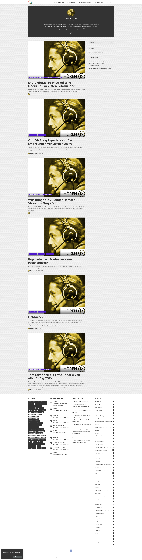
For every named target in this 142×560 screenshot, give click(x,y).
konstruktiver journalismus (35, 424)
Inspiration (97, 438)
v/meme (98, 502)
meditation (40, 429)
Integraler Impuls (99, 444)
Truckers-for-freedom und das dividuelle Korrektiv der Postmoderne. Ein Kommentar (81, 431)
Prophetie (41, 194)
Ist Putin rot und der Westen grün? (61, 417)
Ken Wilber (39, 422)
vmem (39, 448)
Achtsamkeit (36, 401)
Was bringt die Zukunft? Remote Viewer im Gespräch (51, 201)
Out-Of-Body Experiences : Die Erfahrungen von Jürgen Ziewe (50, 142)
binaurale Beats (32, 406)
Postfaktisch (32, 433)
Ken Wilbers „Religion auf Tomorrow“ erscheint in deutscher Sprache (80, 406)
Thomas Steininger (38, 441)
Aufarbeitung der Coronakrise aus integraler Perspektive (61, 404)
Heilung (41, 412)
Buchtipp (97, 430)
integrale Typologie (99, 441)
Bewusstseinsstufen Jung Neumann (103, 421)
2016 (30, 401)
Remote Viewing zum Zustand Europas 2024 (60, 433)
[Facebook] (108, 2)
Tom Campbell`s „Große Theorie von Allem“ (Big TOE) (54, 376)
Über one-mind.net (60, 558)
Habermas (35, 412)
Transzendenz (32, 445)
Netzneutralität (41, 431)
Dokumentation (99, 507)
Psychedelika (41, 254)
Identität (31, 416)
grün (30, 412)
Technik (96, 533)
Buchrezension (98, 427)
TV (95, 536)
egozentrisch (99, 510)
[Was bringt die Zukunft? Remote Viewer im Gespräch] (56, 177)
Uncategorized (98, 542)
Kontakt (77, 558)
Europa (30, 410)
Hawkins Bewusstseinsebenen (60, 454)
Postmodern (99, 524)
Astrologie (31, 403)
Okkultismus (41, 77)
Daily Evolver (32, 408)
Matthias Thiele (32, 429)
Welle (43, 448)
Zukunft (96, 544)
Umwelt (96, 539)
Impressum (83, 558)
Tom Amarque (32, 443)
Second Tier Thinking (100, 496)
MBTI (96, 456)
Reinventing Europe (41, 437)
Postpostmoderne (33, 435)
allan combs (43, 401)
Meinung (97, 467)
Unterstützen (70, 558)
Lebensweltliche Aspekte (101, 450)
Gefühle (36, 410)
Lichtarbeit (36, 317)
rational (98, 527)
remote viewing (32, 439)
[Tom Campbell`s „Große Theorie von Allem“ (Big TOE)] (56, 352)
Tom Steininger (40, 443)
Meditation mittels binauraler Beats (103, 464)
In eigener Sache (99, 436)
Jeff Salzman (32, 422)
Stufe (30, 441)
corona (39, 406)
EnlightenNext (40, 408)
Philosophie (97, 484)
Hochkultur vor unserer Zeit (35, 414)
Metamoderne (98, 470)
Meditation (97, 461)
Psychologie (98, 493)
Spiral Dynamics (41, 439)
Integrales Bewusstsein (34, 420)
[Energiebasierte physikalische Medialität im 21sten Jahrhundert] (56, 60)
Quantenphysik (42, 435)
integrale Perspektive (33, 418)
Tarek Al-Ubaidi (57, 77)
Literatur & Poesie (99, 453)
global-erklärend (100, 513)
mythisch (98, 522)
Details (12, 554)
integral (97, 516)
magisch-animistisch (101, 519)
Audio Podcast (33, 77)
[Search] (113, 2)
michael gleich (32, 431)
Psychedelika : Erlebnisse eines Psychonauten (50, 261)
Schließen (17, 556)
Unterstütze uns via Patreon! (96, 52)
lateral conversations (33, 427)
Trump (38, 445)
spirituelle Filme (98, 504)
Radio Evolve (32, 437)
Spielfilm (98, 530)
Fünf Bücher (97, 433)
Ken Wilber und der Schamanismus (82, 424)
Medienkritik (98, 459)
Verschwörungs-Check (101, 481)
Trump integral (32, 448)
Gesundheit (42, 410)
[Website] (71, 33)
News (40, 369)
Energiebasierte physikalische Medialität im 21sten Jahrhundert (52, 84)
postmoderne (40, 433)
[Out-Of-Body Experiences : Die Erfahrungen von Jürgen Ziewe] (56, 118)
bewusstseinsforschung (41, 403)
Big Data (97, 424)
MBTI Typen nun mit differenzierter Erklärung (101, 68)
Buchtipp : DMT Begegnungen (98, 60)
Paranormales (49, 77)
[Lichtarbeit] (56, 294)
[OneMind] (30, 2)
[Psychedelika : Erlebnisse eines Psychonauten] (56, 237)
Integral (36, 416)
